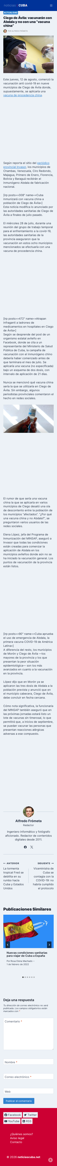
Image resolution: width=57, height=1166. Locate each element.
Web (8, 1091)
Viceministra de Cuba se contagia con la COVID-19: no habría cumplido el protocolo (43, 876)
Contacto (16, 1142)
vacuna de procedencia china (22, 95)
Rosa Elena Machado (22, 961)
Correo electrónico (18, 1077)
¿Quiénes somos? (21, 1134)
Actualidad (10, 12)
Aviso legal (17, 1138)
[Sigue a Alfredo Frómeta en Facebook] (25, 847)
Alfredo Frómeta (20, 31)
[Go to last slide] (8, 944)
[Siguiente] (49, 944)
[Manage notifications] (50, 1160)
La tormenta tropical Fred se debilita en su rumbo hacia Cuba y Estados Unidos (13, 876)
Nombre (11, 1062)
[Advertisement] (28, 130)
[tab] (23, 977)
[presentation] (28, 931)
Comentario (13, 1021)
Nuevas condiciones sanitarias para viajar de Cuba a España (27, 954)
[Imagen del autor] (5, 31)
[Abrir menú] (51, 5)
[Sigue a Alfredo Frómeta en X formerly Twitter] (31, 847)
